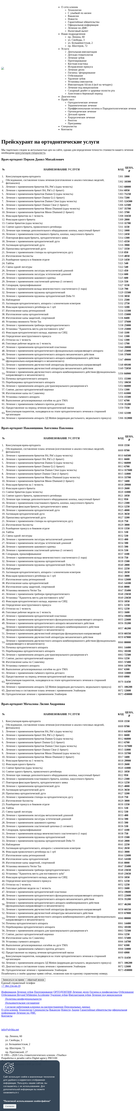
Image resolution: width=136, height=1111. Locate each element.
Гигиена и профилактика (104, 992)
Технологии (74, 10)
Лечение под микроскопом (83, 87)
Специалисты (69, 126)
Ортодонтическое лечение (83, 102)
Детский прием (76, 114)
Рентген (72, 120)
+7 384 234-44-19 (10, 986)
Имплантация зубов (79, 995)
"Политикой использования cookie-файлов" (27, 1101)
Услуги (65, 48)
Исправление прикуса (80, 66)
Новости (73, 19)
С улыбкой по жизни (79, 13)
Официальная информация (83, 25)
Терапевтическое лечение (82, 105)
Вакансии (73, 16)
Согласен (9, 1106)
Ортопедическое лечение (82, 111)
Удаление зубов (76, 78)
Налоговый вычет (78, 30)
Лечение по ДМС (78, 28)
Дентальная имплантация (82, 51)
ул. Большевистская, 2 (80, 42)
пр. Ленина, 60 (76, 36)
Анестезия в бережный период (85, 93)
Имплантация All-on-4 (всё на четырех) (90, 84)
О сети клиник (69, 7)
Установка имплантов (80, 81)
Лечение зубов (76, 57)
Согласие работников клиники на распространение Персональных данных (47, 1006)
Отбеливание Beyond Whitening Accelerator (25, 995)
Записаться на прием (13, 980)
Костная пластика (78, 63)
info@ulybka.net (10, 1029)
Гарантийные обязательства (83, 22)
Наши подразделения (73, 33)
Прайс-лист (67, 99)
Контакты (66, 129)
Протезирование (77, 60)
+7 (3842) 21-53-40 (15, 1019)
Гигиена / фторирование (81, 72)
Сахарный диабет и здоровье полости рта (91, 90)
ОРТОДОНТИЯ (62, 992)
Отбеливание (75, 75)
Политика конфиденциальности (23, 998)
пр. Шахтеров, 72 (77, 45)
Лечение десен (76, 69)
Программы (74, 123)
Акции (75, 1009)
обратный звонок (35, 980)
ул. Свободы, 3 (76, 39)
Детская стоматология (80, 54)
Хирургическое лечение (81, 117)
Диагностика (68, 96)
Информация (8, 992)
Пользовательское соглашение (22, 1002)
